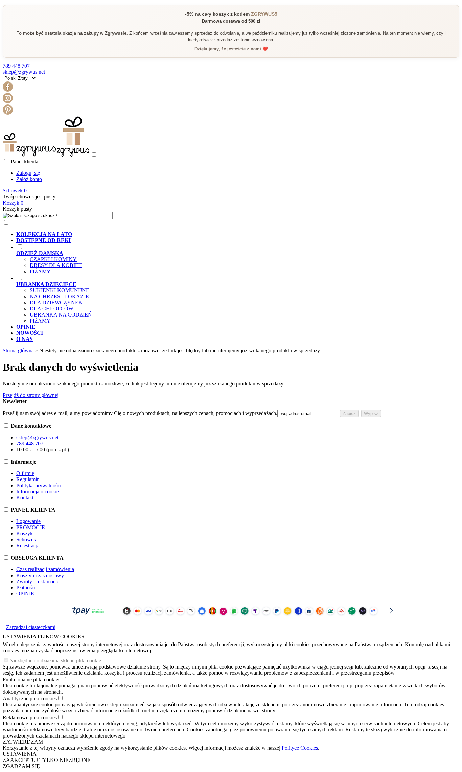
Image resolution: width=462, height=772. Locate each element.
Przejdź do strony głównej (31, 395)
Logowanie (28, 521)
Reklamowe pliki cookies (30, 717)
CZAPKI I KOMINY (53, 259)
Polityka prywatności (38, 485)
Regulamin (28, 479)
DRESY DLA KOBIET (56, 265)
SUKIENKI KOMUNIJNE (59, 290)
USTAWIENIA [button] (20, 754)
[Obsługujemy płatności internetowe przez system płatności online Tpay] (231, 618)
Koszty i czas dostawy (40, 575)
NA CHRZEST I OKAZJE (59, 296)
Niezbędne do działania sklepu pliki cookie (55, 660)
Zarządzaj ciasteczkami (30, 627)
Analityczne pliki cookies (30, 698)
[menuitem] (237, 234)
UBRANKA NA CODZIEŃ (61, 315)
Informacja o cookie (37, 491)
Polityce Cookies (300, 748)
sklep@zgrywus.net (24, 72)
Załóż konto (29, 179)
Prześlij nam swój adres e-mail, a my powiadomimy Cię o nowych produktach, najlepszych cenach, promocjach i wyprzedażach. (140, 413)
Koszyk (24, 533)
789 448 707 (16, 66)
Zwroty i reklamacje (37, 581)
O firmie (25, 473)
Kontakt (24, 497)
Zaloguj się (28, 173)
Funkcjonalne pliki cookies (31, 679)
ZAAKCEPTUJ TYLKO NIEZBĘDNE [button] (47, 760)
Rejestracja (28, 545)
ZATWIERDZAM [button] (23, 742)
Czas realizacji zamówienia (45, 569)
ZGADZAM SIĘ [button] (21, 766)
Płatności (26, 587)
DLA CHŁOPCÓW (51, 308)
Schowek (26, 539)
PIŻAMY (40, 271)
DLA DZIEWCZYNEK (56, 302)
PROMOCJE (30, 527)
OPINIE (25, 593)
